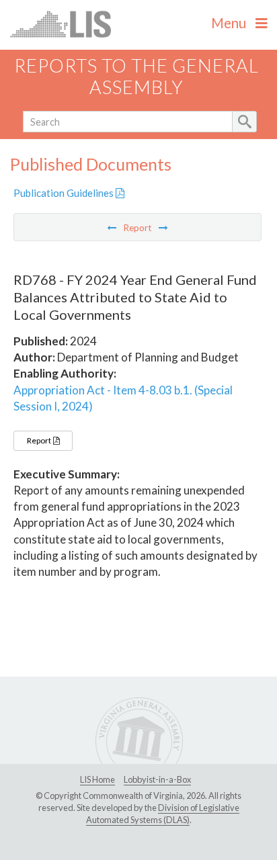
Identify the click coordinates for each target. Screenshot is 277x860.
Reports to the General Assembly (136, 76)
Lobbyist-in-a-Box (157, 779)
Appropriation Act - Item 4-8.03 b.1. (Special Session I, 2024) (123, 398)
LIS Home (97, 779)
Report (39, 440)
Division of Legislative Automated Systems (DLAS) (162, 813)
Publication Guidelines (64, 193)
